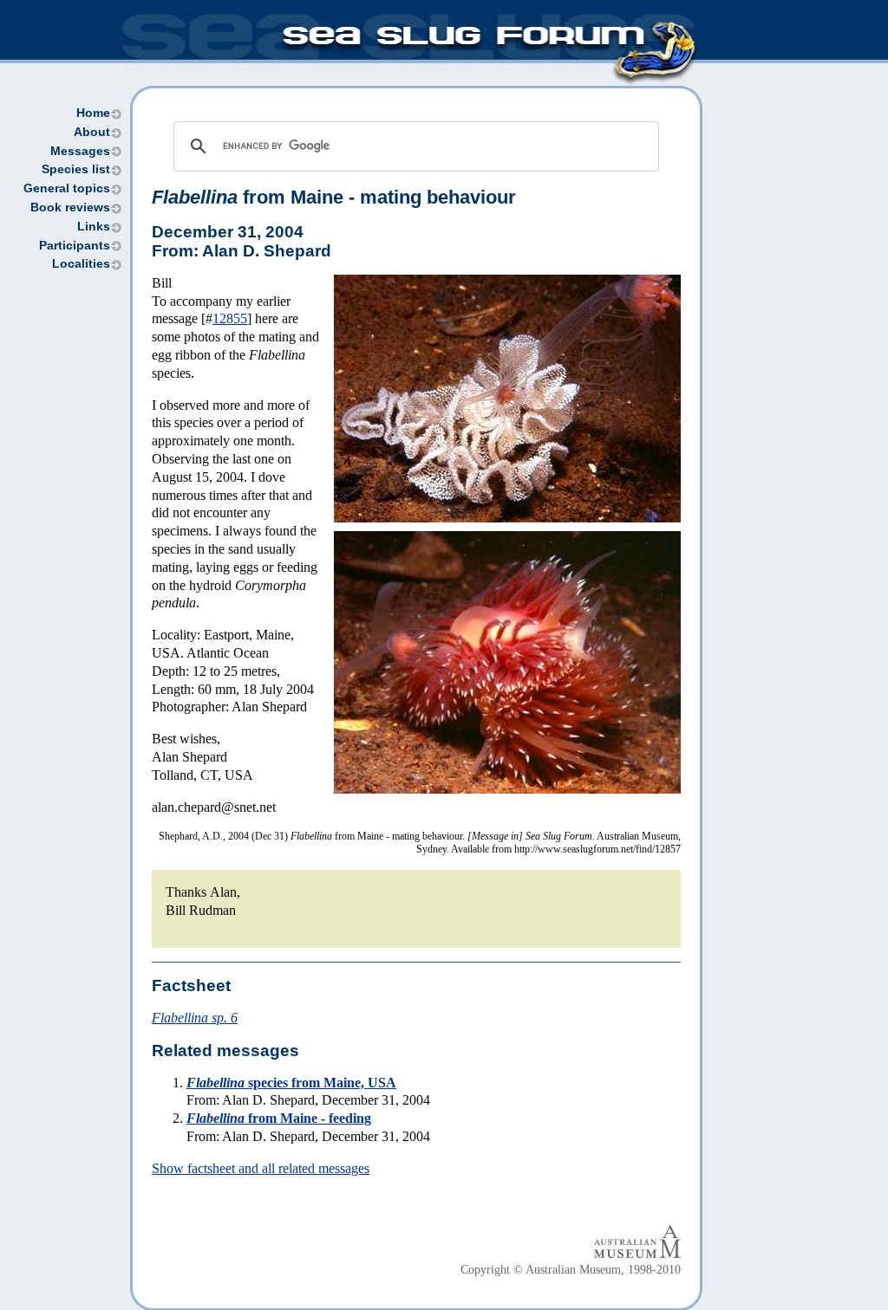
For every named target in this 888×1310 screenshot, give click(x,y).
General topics (66, 188)
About (92, 132)
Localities (81, 263)
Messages (80, 151)
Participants (74, 245)
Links (93, 226)
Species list (76, 169)
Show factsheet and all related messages (260, 1168)
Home (93, 113)
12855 (229, 318)
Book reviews (70, 207)
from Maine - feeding (278, 1118)
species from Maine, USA (291, 1082)
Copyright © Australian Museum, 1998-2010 (570, 1269)
